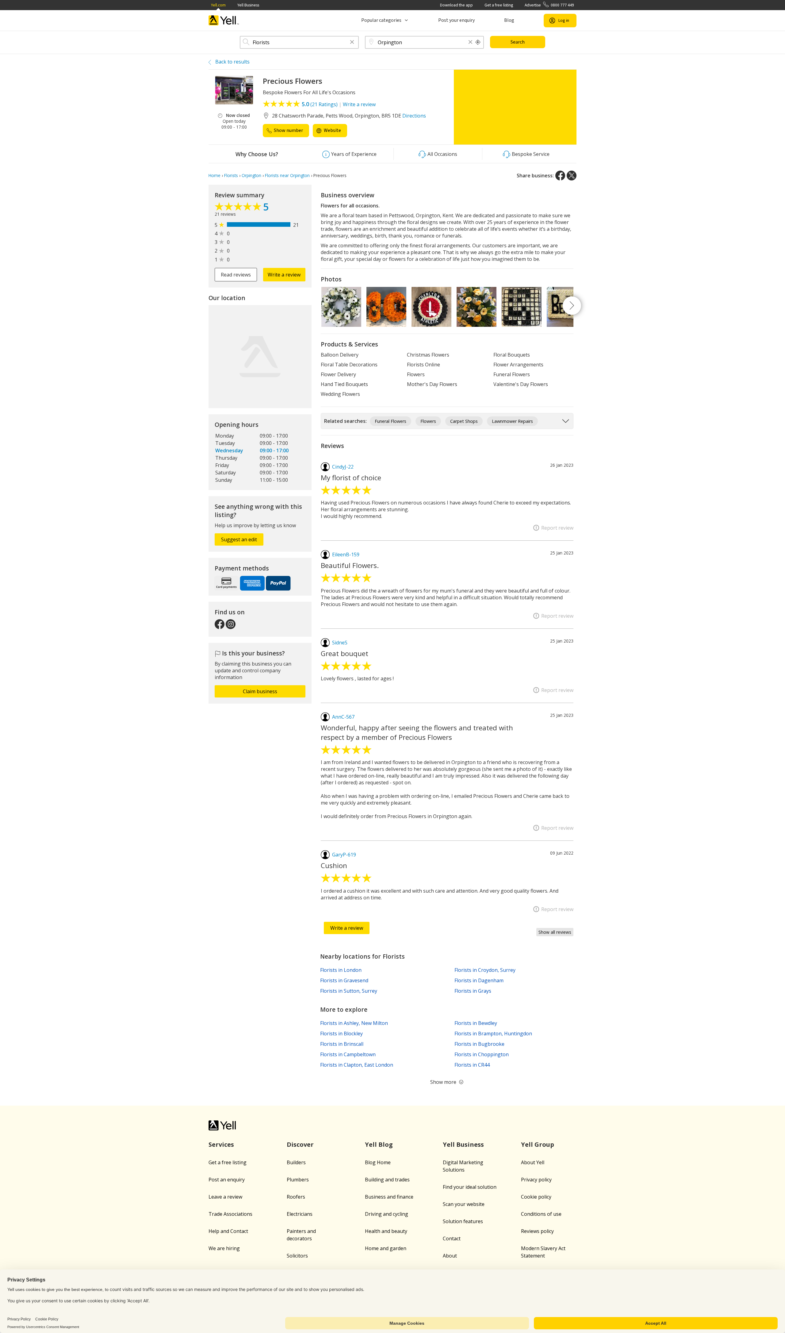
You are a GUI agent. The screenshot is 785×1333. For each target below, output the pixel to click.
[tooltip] (478, 42)
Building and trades (387, 1179)
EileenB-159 (345, 554)
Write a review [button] (284, 274)
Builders (296, 1162)
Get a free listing (498, 5)
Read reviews (236, 274)
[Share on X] (571, 175)
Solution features (463, 1221)
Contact (452, 1238)
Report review (557, 527)
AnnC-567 (343, 716)
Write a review (359, 104)
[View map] (260, 356)
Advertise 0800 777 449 (549, 5)
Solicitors (297, 1255)
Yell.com (218, 5)
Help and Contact (228, 1231)
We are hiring (224, 1248)
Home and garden (385, 1248)
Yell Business (248, 5)
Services (221, 1144)
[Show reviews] (239, 208)
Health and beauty (386, 1231)
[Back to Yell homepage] (224, 20)
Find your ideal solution (469, 1187)
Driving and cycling (386, 1214)
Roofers (296, 1196)
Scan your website (463, 1204)
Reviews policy (537, 1231)
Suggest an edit (239, 539)
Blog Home (378, 1162)
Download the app (456, 5)
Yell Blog (379, 1144)
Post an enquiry (227, 1179)
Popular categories (381, 20)
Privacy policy (536, 1179)
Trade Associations (230, 1214)
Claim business (260, 691)
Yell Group (537, 1144)
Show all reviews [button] (554, 932)
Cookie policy (536, 1196)
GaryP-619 (344, 854)
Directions (414, 115)
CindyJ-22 (343, 466)
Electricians (299, 1214)
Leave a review (225, 1196)
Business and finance (389, 1196)
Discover (300, 1144)
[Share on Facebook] (560, 175)
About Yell (532, 1162)
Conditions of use (541, 1214)
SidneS (339, 642)
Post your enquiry (456, 20)
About (450, 1255)
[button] (352, 42)
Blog (509, 20)
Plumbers (298, 1179)
